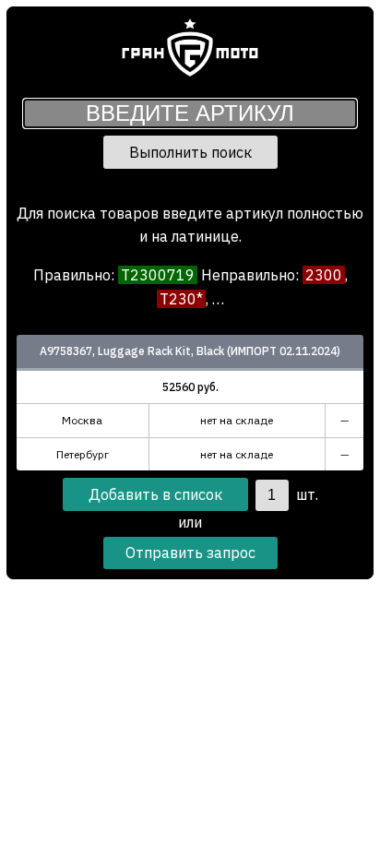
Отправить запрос (190, 552)
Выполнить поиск (190, 152)
